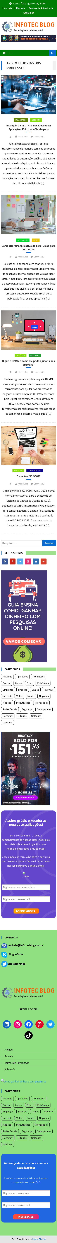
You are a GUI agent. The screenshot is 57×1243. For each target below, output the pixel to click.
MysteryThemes (39, 1239)
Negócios (36, 119)
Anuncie (8, 8)
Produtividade (35, 470)
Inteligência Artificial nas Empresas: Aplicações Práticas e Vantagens (28, 127)
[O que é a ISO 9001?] (28, 445)
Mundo (30, 696)
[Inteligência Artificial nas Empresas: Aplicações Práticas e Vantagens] (28, 94)
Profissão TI (41, 703)
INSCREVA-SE (25, 1217)
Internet (7, 696)
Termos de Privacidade (41, 8)
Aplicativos (22, 240)
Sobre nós (28, 13)
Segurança (27, 709)
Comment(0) (39, 136)
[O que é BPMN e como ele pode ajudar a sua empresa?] (28, 330)
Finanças (22, 690)
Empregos (8, 690)
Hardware (49, 690)
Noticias (7, 703)
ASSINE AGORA (25, 911)
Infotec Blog (23, 136)
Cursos (18, 683)
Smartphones (44, 709)
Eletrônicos (43, 683)
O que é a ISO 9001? (28, 476)
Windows (7, 722)
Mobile (19, 696)
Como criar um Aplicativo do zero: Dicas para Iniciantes (28, 247)
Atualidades (20, 119)
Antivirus (7, 676)
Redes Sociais (10, 709)
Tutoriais (22, 716)
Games (35, 690)
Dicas (35, 240)
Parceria (20, 8)
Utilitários (36, 716)
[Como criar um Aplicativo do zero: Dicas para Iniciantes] (28, 214)
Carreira (6, 683)
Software (35, 355)
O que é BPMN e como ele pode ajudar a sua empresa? (28, 362)
